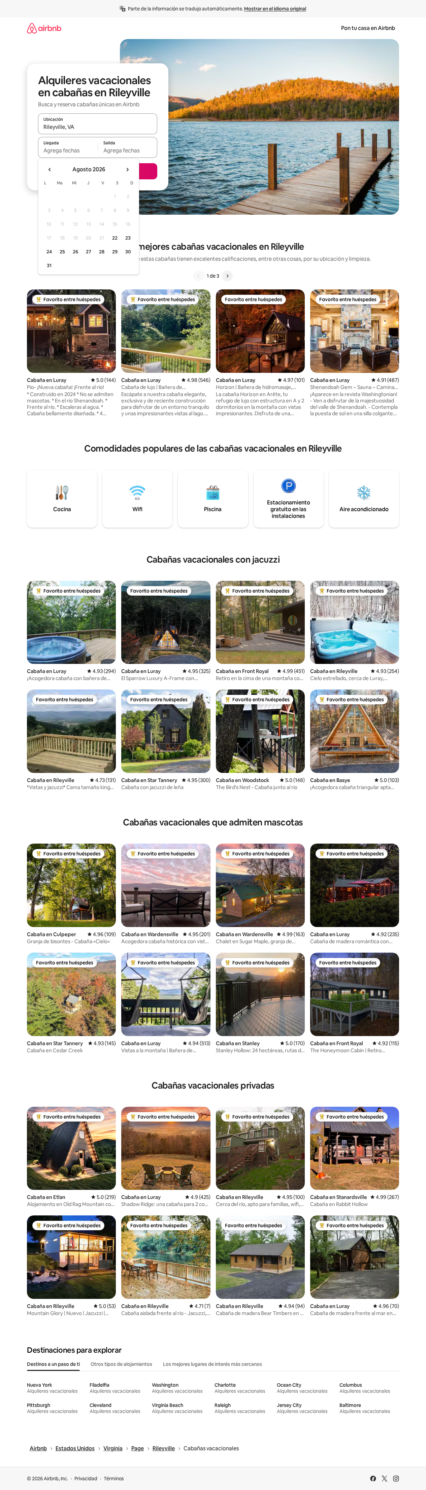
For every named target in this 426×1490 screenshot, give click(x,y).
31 (49, 265)
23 (128, 238)
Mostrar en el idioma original (275, 9)
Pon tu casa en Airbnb (368, 28)
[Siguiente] (227, 276)
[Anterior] (198, 276)
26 (75, 252)
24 (49, 252)
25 (62, 252)
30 (128, 252)
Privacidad (85, 1479)
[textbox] (67, 150)
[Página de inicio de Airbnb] (44, 28)
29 (115, 252)
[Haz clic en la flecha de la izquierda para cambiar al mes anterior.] (50, 170)
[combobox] (97, 127)
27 (88, 252)
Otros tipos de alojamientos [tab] (121, 1364)
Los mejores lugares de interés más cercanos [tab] (212, 1364)
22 (115, 238)
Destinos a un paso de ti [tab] (53, 1364)
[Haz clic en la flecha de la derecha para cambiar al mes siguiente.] (127, 170)
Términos (114, 1479)
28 (101, 252)
